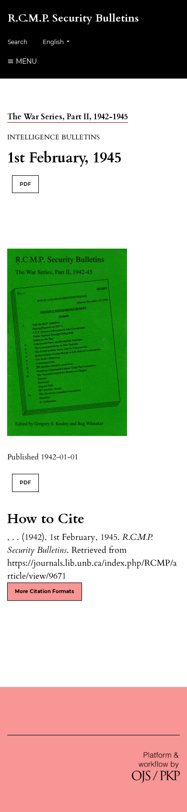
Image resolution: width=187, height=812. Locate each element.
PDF (25, 184)
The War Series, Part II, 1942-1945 (67, 117)
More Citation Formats (44, 591)
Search (17, 42)
